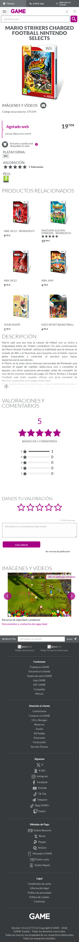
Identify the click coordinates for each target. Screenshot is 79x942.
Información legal (39, 888)
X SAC (42, 770)
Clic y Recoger (39, 720)
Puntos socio (42, 859)
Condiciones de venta (39, 883)
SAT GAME (39, 684)
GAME (18, 11)
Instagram (42, 776)
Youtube (42, 787)
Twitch (41, 811)
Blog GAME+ (42, 805)
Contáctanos (39, 711)
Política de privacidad (39, 892)
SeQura (42, 847)
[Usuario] (66, 11)
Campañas (39, 689)
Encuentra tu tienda (39, 671)
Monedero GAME (42, 853)
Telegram (41, 799)
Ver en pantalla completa (61, 576)
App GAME (39, 680)
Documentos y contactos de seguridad (24, 624)
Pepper (42, 841)
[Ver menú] (4, 11)
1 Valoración (36, 167)
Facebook (42, 782)
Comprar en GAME (39, 715)
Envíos (39, 728)
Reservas (39, 724)
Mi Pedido (39, 733)
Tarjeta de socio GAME (39, 675)
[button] (74, 19)
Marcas (39, 693)
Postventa (39, 737)
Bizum (42, 836)
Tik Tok (42, 793)
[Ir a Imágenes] (43, 105)
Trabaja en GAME (39, 667)
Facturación (39, 742)
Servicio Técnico (39, 746)
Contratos (39, 901)
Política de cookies (39, 897)
